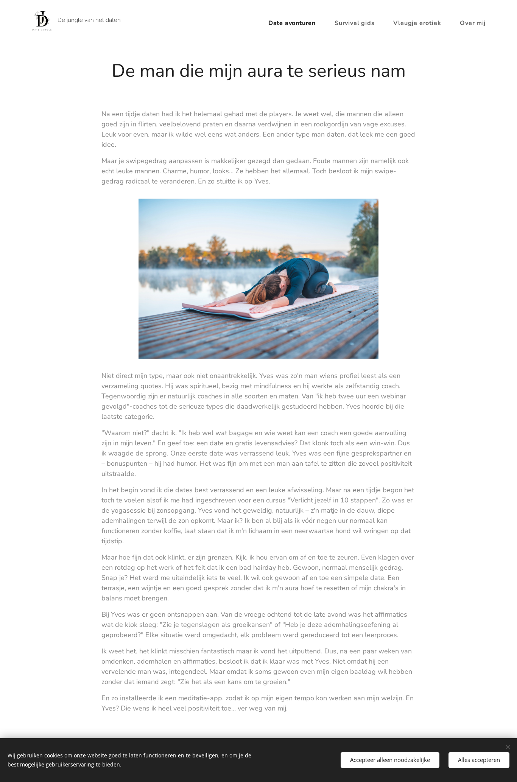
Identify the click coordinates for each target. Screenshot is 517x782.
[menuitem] (295, 23)
